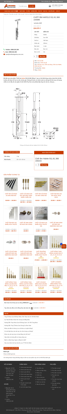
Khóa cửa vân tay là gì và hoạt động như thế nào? (17, 334)
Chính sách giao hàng (26, 374)
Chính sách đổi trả (25, 372)
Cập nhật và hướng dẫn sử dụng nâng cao (15, 337)
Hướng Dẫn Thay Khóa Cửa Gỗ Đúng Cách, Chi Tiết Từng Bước (21, 322)
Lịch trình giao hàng (26, 387)
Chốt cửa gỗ (21, 14)
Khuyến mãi (52, 11)
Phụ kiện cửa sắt (56, 370)
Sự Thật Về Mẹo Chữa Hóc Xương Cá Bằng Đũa (17, 319)
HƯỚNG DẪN (34, 11)
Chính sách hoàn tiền (26, 376)
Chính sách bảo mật (26, 369)
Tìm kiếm (31, 6)
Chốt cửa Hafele (57, 64)
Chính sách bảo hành (26, 367)
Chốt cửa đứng (48, 64)
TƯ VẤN (28, 11)
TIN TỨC (40, 11)
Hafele (43, 68)
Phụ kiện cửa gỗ (13, 14)
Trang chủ (6, 14)
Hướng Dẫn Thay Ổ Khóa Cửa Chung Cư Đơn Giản (17, 325)
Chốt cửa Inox (38, 66)
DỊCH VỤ (45, 11)
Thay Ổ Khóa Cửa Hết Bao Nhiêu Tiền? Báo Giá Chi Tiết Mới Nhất (21, 316)
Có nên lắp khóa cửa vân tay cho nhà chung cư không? (18, 331)
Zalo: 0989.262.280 (7, 403)
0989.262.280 (9, 379)
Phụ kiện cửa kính (56, 372)
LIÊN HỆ (58, 11)
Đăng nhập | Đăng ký (57, 1)
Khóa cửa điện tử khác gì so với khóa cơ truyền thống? (18, 328)
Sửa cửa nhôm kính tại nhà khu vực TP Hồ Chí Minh (17, 343)
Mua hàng (42, 56)
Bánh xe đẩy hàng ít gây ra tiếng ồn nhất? (15, 340)
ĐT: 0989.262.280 (7, 398)
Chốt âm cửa (40, 64)
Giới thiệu (22, 11)
